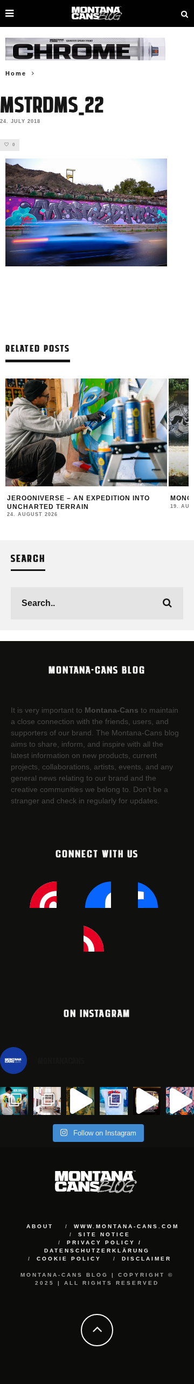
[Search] (185, 13)
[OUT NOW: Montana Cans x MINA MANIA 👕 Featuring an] (14, 1101)
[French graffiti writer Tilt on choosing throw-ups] (80, 1101)
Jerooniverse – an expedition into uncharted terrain (78, 502)
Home (15, 73)
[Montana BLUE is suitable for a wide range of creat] (180, 1101)
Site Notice (104, 1234)
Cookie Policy (69, 1259)
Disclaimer (146, 1259)
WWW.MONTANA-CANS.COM (126, 1226)
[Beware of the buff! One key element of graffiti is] (47, 1101)
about (39, 1226)
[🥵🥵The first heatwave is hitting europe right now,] (147, 1101)
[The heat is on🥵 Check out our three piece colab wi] (114, 1101)
